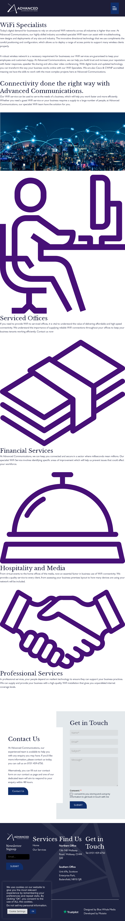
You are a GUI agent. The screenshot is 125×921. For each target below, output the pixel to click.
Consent (76, 790)
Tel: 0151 (90, 852)
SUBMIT (78, 804)
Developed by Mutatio (95, 913)
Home (36, 845)
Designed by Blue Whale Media (100, 909)
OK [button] (33, 911)
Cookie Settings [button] (17, 911)
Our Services (39, 849)
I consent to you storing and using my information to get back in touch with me (90, 795)
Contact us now (45, 331)
